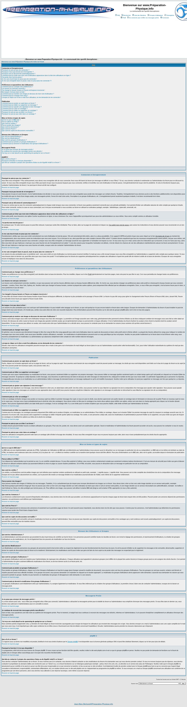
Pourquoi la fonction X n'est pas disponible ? (17, 161)
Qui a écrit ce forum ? (9, 159)
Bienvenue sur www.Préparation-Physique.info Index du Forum (23, 61)
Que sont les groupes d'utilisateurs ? (14, 140)
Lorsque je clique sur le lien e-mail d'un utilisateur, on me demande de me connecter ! (31, 97)
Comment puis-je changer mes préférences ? (17, 87)
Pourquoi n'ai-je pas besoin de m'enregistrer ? (18, 72)
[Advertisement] (53, 50)
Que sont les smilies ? (9, 123)
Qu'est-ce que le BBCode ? (11, 120)
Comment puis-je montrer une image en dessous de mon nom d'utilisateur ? (28, 94)
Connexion (165, 18)
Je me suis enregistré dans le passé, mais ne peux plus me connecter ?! (26, 81)
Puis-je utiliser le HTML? (10, 122)
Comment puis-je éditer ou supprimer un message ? (20, 105)
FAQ (118, 15)
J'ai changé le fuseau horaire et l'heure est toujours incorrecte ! (23, 90)
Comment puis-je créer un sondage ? (14, 109)
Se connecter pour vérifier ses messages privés (144, 18)
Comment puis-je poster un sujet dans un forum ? (19, 103)
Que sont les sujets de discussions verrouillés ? (18, 130)
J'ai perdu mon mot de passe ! (12, 77)
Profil (124, 18)
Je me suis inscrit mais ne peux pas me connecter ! (19, 79)
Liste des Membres (140, 15)
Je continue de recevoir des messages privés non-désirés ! (22, 151)
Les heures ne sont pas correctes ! (13, 88)
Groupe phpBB (72, 642)
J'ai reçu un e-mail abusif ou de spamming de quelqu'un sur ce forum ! (26, 153)
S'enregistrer (170, 15)
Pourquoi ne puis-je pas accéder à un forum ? (17, 112)
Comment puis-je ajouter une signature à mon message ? (21, 107)
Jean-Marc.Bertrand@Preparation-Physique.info (93, 704)
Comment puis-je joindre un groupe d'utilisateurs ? (19, 142)
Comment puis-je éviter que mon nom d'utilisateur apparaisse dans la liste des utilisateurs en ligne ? (36, 75)
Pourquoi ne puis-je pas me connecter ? (15, 70)
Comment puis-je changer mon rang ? (15, 95)
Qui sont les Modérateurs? (11, 138)
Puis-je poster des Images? (11, 125)
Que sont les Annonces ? (10, 127)
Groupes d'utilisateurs (156, 15)
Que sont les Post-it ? (9, 129)
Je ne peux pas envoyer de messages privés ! (17, 149)
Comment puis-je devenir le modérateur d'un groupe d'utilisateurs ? (25, 143)
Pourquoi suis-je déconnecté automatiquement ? (18, 74)
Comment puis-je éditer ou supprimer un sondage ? (19, 110)
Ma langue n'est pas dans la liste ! (13, 92)
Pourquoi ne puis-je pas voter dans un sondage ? (19, 114)
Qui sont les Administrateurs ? (12, 136)
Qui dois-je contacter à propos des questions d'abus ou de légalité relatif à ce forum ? (31, 162)
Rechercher (127, 15)
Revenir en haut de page (10, 187)
